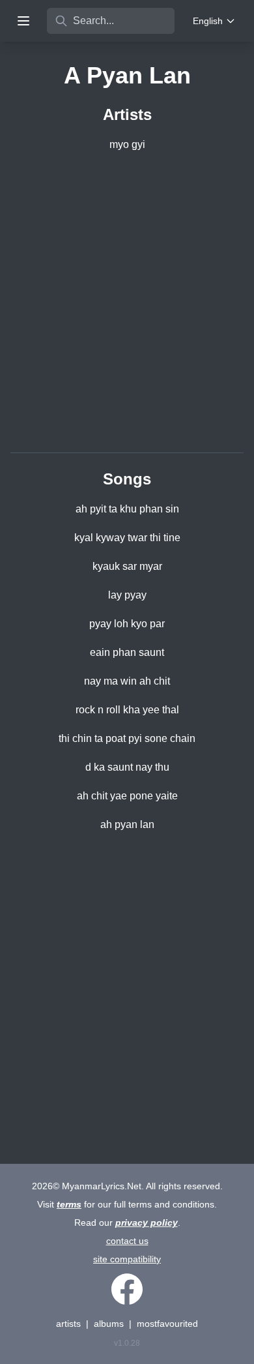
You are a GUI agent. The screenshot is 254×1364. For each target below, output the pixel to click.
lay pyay (127, 594)
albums (109, 1323)
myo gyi (127, 144)
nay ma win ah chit (127, 681)
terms (69, 1204)
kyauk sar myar (127, 566)
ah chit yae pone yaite (127, 795)
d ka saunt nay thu (127, 767)
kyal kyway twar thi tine (127, 537)
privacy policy (146, 1222)
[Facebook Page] (127, 1289)
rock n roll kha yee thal (127, 709)
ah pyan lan (127, 824)
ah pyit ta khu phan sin (127, 508)
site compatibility (127, 1259)
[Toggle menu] (23, 21)
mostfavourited (167, 1323)
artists (68, 1323)
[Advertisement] (127, 304)
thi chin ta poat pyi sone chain (127, 738)
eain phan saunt (127, 652)
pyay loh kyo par (127, 623)
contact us (127, 1241)
